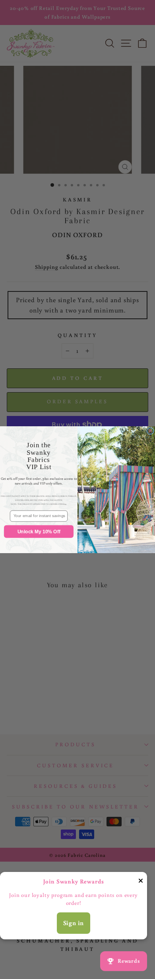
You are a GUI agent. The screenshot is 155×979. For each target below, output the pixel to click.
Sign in (73, 923)
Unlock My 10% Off (38, 531)
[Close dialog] (150, 431)
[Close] (140, 882)
